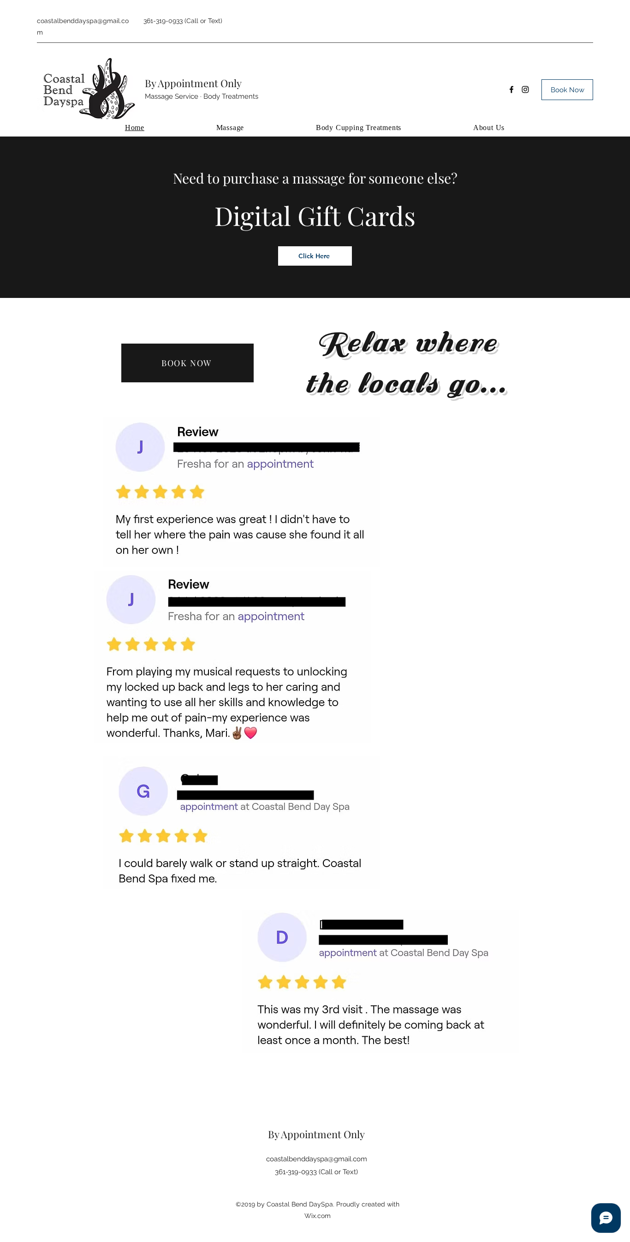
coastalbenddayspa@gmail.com (316, 1159)
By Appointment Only (193, 83)
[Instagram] (525, 89)
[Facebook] (511, 89)
